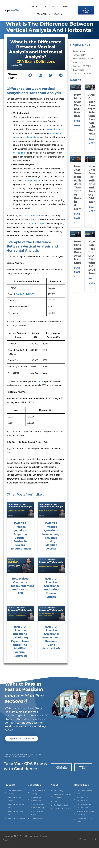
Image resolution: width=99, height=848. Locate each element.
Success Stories (51, 6)
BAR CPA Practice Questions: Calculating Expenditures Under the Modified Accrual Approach (20, 641)
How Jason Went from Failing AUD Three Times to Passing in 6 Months (79, 187)
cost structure (20, 153)
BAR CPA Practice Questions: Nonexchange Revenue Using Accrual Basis (51, 637)
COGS (39, 381)
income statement (54, 129)
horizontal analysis (36, 223)
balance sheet (31, 137)
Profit (17, 300)
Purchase (35, 6)
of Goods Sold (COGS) (24, 294)
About (66, 6)
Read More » (77, 125)
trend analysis (33, 180)
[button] (30, 75)
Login (56, 14)
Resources (42, 14)
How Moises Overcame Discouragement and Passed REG (22, 586)
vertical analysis (32, 215)
